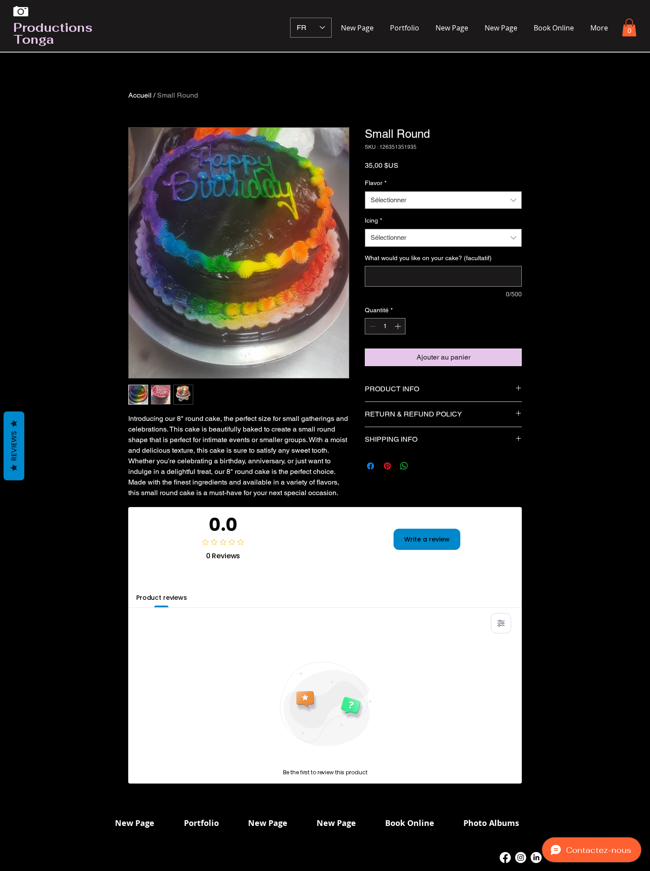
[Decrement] (371, 326)
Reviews (14, 446)
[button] (629, 28)
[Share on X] (421, 466)
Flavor (375, 182)
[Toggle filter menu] (501, 623)
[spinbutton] (385, 326)
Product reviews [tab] (161, 597)
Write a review (427, 539)
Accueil (140, 95)
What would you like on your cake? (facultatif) (428, 257)
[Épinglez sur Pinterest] (387, 466)
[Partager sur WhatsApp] (404, 466)
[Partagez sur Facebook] (370, 466)
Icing (373, 220)
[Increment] (398, 326)
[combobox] (443, 200)
